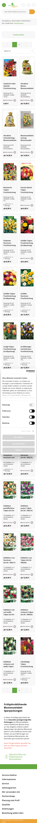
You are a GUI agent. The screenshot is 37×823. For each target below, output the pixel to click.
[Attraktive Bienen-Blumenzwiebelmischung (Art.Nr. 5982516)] (27, 81)
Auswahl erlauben (18, 444)
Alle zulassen (18, 437)
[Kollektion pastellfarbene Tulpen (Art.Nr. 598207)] (10, 503)
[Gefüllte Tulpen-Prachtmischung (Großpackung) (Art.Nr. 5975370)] (10, 292)
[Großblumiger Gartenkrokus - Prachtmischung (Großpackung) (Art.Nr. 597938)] (27, 345)
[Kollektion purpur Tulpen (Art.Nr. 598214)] (27, 503)
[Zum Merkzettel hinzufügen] (16, 60)
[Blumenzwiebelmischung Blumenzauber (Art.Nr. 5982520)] (27, 133)
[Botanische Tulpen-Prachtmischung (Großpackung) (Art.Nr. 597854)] (10, 186)
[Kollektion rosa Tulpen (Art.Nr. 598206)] (27, 555)
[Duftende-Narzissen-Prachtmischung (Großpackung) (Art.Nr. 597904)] (10, 239)
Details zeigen (26, 431)
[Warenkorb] (28, 5)
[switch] (32, 411)
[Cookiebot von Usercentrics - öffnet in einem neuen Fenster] (26, 371)
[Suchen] (32, 11)
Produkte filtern (18, 35)
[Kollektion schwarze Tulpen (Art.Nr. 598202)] (27, 607)
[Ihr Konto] (34, 5)
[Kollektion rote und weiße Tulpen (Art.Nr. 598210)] (10, 607)
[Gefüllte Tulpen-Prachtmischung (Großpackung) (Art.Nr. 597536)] (27, 239)
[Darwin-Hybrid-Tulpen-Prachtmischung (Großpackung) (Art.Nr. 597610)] (27, 186)
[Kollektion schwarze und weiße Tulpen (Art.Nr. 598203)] (10, 660)
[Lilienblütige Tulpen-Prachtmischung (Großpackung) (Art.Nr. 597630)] (27, 660)
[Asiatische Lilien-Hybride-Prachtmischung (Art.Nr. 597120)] (10, 81)
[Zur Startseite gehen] (12, 5)
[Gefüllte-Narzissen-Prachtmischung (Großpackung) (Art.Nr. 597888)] (27, 292)
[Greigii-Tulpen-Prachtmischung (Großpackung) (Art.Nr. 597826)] (10, 345)
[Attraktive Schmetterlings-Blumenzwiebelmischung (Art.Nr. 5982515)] (10, 133)
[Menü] (4, 5)
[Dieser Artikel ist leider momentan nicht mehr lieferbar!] (15, 100)
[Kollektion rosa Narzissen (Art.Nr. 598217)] (10, 555)
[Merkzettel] (23, 5)
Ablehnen (18, 450)
